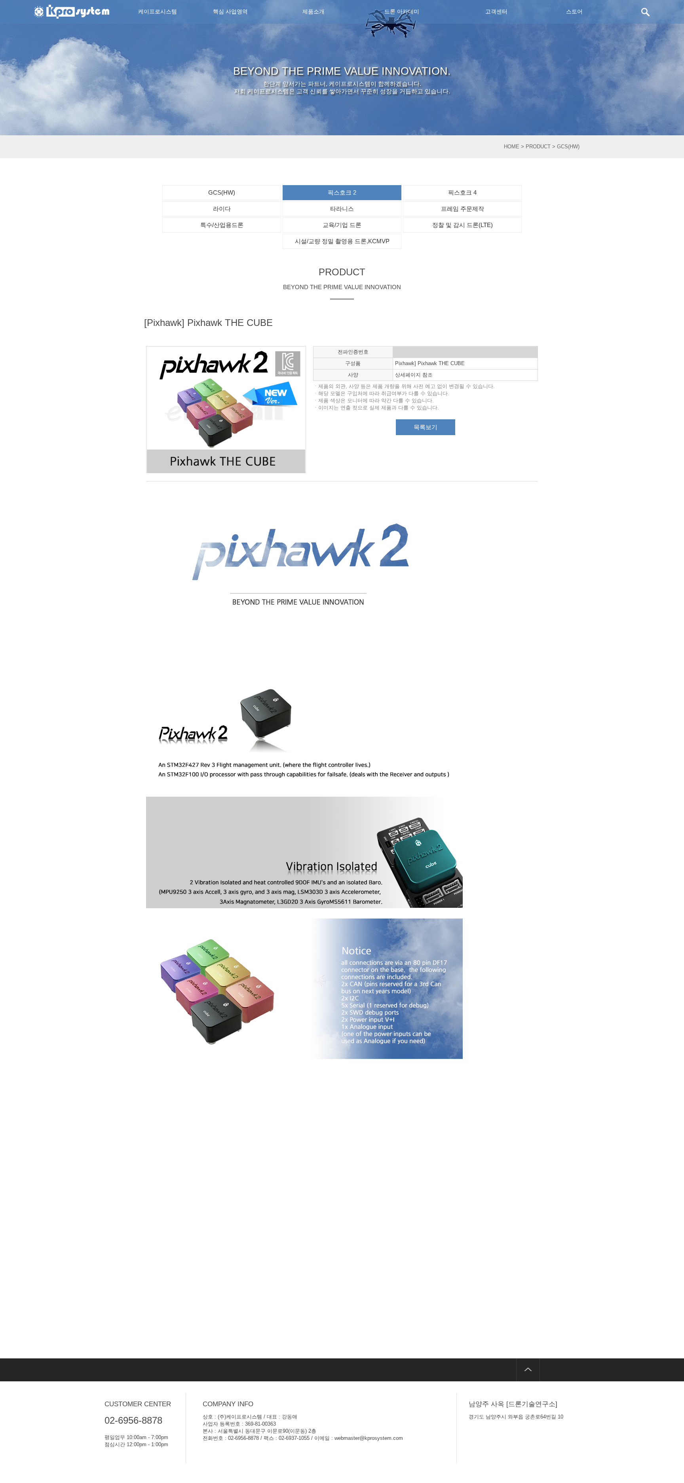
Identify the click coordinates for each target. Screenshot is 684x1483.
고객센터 (496, 12)
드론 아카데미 (401, 12)
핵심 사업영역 (230, 12)
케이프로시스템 (157, 12)
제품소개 (313, 12)
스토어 (574, 12)
